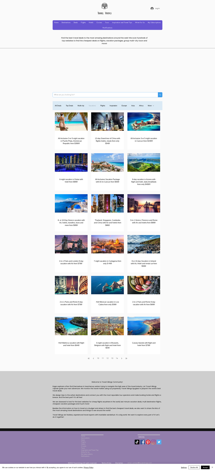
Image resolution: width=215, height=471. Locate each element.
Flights (102, 106)
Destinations (85, 438)
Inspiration (113, 106)
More (150, 106)
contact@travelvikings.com (142, 463)
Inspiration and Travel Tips (90, 450)
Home (83, 436)
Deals (83, 440)
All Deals (58, 106)
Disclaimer (119, 463)
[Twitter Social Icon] (159, 442)
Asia (133, 106)
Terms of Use (107, 463)
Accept (205, 467)
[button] (66, 22)
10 (98, 358)
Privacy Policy (88, 467)
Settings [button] (184, 467)
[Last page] (126, 358)
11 (103, 358)
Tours (83, 448)
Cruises (83, 446)
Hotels (83, 444)
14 (117, 358)
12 (107, 358)
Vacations (92, 106)
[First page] (89, 358)
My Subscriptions (87, 454)
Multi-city (81, 106)
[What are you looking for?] (160, 94)
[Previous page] (93, 358)
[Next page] (122, 358)
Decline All (194, 467)
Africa (141, 106)
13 (112, 358)
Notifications (85, 456)
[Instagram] (153, 442)
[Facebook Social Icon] (142, 442)
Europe (124, 106)
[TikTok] (137, 442)
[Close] (212, 467)
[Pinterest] (148, 442)
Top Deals (69, 106)
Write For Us (85, 452)
